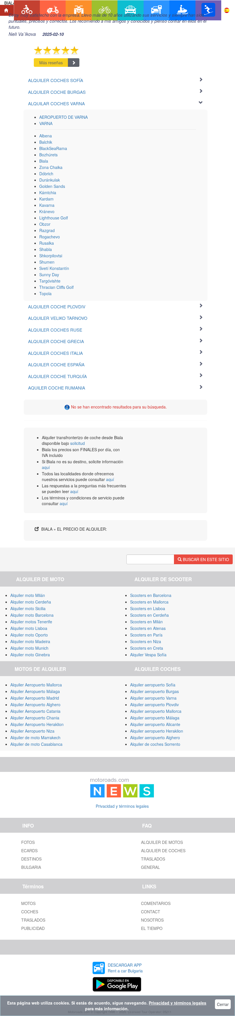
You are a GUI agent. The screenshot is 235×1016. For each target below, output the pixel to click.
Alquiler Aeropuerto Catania (35, 711)
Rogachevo (49, 237)
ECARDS (29, 850)
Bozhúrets (48, 154)
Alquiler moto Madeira (30, 641)
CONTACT (150, 911)
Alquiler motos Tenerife (31, 621)
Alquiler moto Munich (29, 648)
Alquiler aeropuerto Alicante (155, 724)
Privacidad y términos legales (122, 806)
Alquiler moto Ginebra (30, 654)
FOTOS (28, 842)
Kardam (46, 199)
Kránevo (46, 211)
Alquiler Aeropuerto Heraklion (37, 724)
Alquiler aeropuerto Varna (153, 698)
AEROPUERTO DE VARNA (63, 117)
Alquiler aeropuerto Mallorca (155, 711)
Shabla (45, 249)
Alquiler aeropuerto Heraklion (156, 731)
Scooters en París (146, 635)
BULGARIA (31, 867)
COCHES (29, 911)
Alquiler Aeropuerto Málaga (35, 691)
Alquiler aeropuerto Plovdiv (154, 704)
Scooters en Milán (146, 621)
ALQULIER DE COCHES (163, 850)
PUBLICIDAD (33, 928)
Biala (43, 161)
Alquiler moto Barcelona (32, 615)
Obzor (44, 224)
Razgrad (47, 230)
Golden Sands (52, 186)
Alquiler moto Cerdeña (30, 602)
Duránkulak (49, 180)
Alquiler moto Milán (27, 595)
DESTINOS (31, 859)
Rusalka (46, 243)
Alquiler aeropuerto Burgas (154, 691)
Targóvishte (49, 281)
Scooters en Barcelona (150, 595)
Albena (45, 136)
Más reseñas (51, 62)
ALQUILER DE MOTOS (162, 842)
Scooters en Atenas (148, 628)
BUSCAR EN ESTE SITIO (205, 559)
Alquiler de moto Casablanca (36, 744)
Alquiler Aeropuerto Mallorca (36, 685)
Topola (45, 293)
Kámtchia (47, 192)
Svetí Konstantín (54, 268)
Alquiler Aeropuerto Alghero (35, 704)
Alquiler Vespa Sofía (148, 654)
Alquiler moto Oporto (29, 635)
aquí (46, 467)
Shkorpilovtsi (50, 255)
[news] (122, 786)
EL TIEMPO (151, 928)
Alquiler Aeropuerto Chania (34, 718)
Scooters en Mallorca (149, 602)
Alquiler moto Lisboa (28, 628)
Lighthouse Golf (53, 218)
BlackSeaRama (53, 148)
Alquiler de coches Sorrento (155, 744)
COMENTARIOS (156, 903)
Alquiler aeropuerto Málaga (154, 718)
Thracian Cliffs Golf (56, 287)
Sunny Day (49, 274)
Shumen (46, 262)
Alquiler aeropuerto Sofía (152, 685)
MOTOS (28, 903)
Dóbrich (46, 173)
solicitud (77, 443)
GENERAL (150, 867)
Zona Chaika (50, 167)
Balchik (45, 142)
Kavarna (46, 205)
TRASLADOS (153, 859)
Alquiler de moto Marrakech (35, 737)
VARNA (45, 123)
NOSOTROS (152, 920)
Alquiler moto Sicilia (28, 608)
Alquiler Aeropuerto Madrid (34, 698)
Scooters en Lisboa (147, 608)
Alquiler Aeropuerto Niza (32, 731)
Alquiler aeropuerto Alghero (155, 737)
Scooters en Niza (145, 641)
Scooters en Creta (146, 648)
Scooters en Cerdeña (149, 615)
